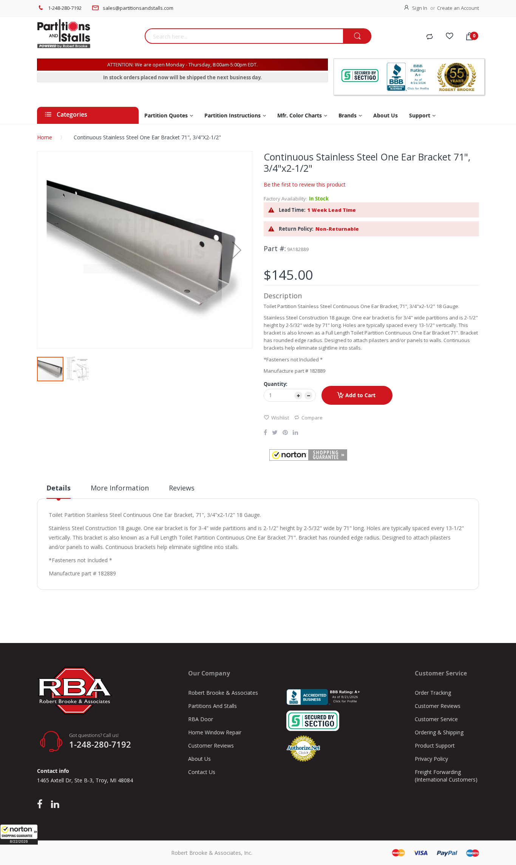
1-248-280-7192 (65, 8)
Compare (312, 417)
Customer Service (436, 719)
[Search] (357, 36)
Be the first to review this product (305, 184)
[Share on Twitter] (275, 433)
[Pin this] (285, 433)
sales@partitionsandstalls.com (138, 8)
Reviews (182, 487)
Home (44, 137)
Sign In (419, 8)
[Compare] (429, 37)
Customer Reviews (211, 745)
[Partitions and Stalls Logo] (88, 38)
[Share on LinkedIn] (295, 433)
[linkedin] (55, 804)
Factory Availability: (285, 198)
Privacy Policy (431, 758)
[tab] (58, 490)
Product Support (435, 745)
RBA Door (200, 719)
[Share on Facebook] (265, 433)
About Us (199, 758)
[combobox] (243, 36)
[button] (19, 834)
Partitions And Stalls (212, 705)
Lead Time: (292, 210)
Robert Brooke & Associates (223, 692)
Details (58, 488)
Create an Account (458, 8)
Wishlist (280, 417)
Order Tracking (433, 692)
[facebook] (41, 804)
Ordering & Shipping (439, 732)
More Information (120, 487)
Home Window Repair (214, 732)
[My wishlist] (449, 37)
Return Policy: (296, 228)
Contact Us (201, 772)
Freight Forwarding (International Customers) (446, 775)
